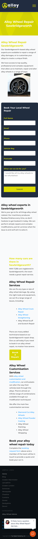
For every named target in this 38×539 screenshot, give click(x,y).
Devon (4, 506)
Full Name (9, 118)
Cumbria (5, 497)
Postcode (9, 159)
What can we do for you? (15, 169)
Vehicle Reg (10, 149)
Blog (4, 477)
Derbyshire (6, 503)
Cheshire (5, 494)
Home (4, 474)
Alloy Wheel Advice (9, 514)
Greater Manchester (10, 480)
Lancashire (6, 483)
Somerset (6, 489)
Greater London (8, 486)
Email (7, 128)
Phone (7, 138)
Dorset (4, 500)
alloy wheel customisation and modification (17, 379)
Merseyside (6, 491)
